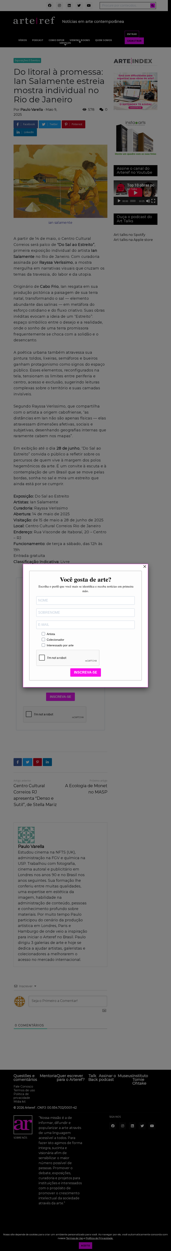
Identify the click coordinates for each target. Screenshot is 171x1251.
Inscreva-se (85, 672)
